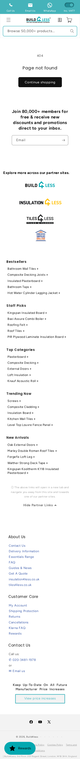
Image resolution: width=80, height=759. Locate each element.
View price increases (40, 698)
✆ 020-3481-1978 (22, 660)
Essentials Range (21, 557)
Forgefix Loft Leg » (21, 457)
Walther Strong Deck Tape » (27, 463)
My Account (18, 605)
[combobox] (40, 31)
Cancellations (19, 622)
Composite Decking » (23, 363)
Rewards (15, 633)
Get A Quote (18, 573)
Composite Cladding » (23, 407)
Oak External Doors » (22, 445)
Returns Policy (36, 744)
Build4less (32, 736)
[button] (8, 20)
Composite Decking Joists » (27, 275)
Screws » (14, 401)
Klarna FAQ (17, 628)
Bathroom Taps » (19, 287)
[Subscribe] (63, 140)
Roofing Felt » (17, 325)
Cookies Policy (55, 744)
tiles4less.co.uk (20, 585)
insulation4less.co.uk (24, 579)
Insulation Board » (20, 413)
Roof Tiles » (16, 331)
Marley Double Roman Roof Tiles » (32, 451)
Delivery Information (24, 551)
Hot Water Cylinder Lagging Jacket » (33, 293)
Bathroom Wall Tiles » (23, 269)
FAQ (12, 562)
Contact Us (17, 546)
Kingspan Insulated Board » (27, 313)
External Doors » (19, 369)
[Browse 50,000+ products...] (72, 31)
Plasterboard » (17, 357)
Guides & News (20, 568)
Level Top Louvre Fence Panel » (30, 425)
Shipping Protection (23, 611)
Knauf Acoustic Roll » (23, 381)
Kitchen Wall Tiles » (21, 419)
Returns (14, 616)
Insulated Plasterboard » (25, 281)
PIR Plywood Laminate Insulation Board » (36, 337)
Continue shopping (40, 82)
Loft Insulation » (19, 375)
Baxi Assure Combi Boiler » (27, 319)
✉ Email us (17, 671)
